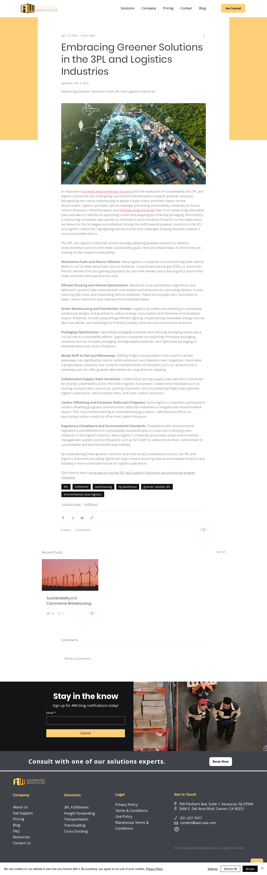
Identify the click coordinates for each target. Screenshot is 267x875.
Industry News (71, 504)
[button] (127, 8)
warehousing (103, 487)
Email (51, 713)
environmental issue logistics (83, 494)
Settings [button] (213, 869)
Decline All (230, 869)
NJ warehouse (128, 487)
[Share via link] (92, 518)
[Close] (262, 869)
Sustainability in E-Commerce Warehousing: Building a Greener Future (69, 601)
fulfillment (81, 487)
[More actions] (203, 35)
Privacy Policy (154, 869)
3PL (66, 487)
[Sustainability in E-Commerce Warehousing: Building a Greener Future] (70, 575)
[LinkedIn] (176, 829)
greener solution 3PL (156, 487)
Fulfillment (91, 504)
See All (221, 552)
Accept (250, 869)
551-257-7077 (191, 818)
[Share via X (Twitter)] (72, 518)
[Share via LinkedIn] (82, 518)
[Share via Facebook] (63, 518)
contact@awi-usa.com (198, 822)
